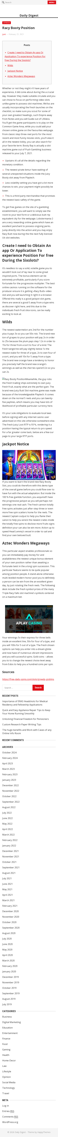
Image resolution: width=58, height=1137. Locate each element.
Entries (8, 1111)
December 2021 (10, 851)
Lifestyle (6, 1071)
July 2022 (7, 812)
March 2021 (8, 900)
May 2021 (7, 889)
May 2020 (7, 949)
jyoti (4, 34)
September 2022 (11, 801)
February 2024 (9, 758)
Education (7, 1027)
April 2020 (7, 955)
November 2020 (10, 916)
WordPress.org (10, 1122)
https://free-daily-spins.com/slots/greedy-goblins (28, 679)
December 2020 (10, 911)
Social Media (8, 1082)
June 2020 (7, 944)
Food (4, 1044)
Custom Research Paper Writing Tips (21, 724)
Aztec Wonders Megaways (21, 76)
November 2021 (10, 856)
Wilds (10, 65)
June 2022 (7, 818)
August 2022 (8, 807)
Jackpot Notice (15, 70)
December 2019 (10, 977)
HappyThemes (44, 1132)
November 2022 (10, 790)
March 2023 (8, 768)
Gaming (6, 1049)
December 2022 (10, 785)
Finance (6, 1038)
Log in (5, 1105)
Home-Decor (9, 1060)
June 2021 (7, 883)
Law (4, 1066)
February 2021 (9, 905)
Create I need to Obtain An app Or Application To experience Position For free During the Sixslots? (25, 56)
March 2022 (8, 834)
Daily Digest (29, 15)
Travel (5, 1093)
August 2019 (8, 998)
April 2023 (7, 763)
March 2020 (8, 960)
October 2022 (9, 796)
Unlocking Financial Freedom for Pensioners (25, 719)
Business (7, 1016)
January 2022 (9, 845)
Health (5, 1055)
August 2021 (8, 873)
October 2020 (9, 922)
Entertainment (10, 1033)
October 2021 (9, 862)
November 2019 (10, 982)
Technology (8, 1087)
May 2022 (7, 823)
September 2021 (11, 867)
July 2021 (7, 878)
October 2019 (9, 987)
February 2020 (9, 966)
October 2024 (9, 752)
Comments (10, 1116)
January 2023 (9, 779)
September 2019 (11, 993)
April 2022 (7, 829)
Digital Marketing (11, 1022)
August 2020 (8, 933)
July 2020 (7, 938)
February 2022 (9, 840)
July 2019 (7, 1004)
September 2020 (11, 927)
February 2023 (9, 774)
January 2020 (9, 971)
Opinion (6, 23)
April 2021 (7, 894)
